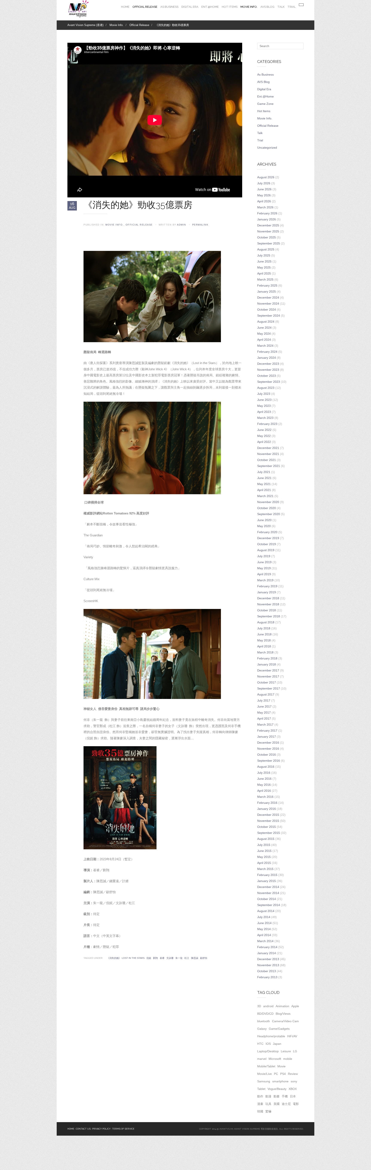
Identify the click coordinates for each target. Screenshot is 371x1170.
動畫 (277, 1096)
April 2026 (264, 201)
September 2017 (268, 688)
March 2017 (265, 724)
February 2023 (267, 424)
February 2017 (267, 730)
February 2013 (267, 977)
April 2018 (264, 646)
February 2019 (267, 586)
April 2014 (264, 935)
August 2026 (265, 177)
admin (181, 224)
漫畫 (260, 1104)
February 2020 (267, 532)
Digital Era (189, 6)
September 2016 (268, 760)
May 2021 (264, 484)
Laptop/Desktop (268, 1051)
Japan (277, 1043)
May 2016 (264, 784)
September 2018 (268, 616)
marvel (261, 1058)
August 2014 (265, 911)
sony (294, 1081)
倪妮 (148, 958)
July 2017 (263, 700)
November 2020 (268, 502)
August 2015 (265, 839)
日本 (293, 1096)
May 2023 (264, 405)
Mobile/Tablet (266, 1066)
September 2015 (268, 832)
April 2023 (264, 411)
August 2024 (265, 321)
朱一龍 (178, 958)
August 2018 (265, 622)
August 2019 (265, 550)
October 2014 (266, 899)
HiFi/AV (292, 1036)
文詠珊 (169, 958)
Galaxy (262, 1028)
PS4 (283, 1073)
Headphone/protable (271, 1036)
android (268, 1006)
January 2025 (266, 291)
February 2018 (267, 658)
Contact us (83, 1128)
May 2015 (264, 857)
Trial (291, 6)
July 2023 (263, 393)
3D (259, 1006)
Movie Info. (248, 6)
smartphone (280, 1081)
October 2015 (266, 826)
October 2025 (266, 237)
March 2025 (265, 279)
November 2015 (268, 820)
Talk (280, 6)
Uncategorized (267, 147)
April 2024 (264, 339)
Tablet (261, 1089)
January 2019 (266, 592)
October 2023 (266, 375)
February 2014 (267, 947)
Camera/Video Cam (285, 1021)
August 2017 (265, 694)
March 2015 (265, 869)
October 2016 (266, 754)
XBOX (293, 1089)
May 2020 (264, 526)
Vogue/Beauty (277, 1089)
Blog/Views (283, 1013)
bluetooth (263, 1021)
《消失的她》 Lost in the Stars (125, 958)
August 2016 (265, 766)
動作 (260, 1096)
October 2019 (266, 544)
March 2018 (265, 652)
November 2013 (268, 965)
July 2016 (263, 772)
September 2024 (268, 315)
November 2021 (268, 454)
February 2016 (267, 802)
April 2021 (264, 490)
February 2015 (267, 875)
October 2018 (266, 610)
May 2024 (264, 333)
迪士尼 (286, 1104)
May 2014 (264, 929)
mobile (287, 1058)
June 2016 (264, 778)
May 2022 (264, 436)
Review (293, 1073)
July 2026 (263, 183)
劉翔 (155, 958)
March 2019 (265, 580)
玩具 (268, 1104)
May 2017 (264, 712)
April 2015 (264, 863)
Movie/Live (264, 1073)
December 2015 (268, 814)
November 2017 (268, 676)
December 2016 (268, 742)
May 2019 (264, 568)
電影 (296, 1104)
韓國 (260, 1111)
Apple (295, 1006)
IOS (268, 1043)
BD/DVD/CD (265, 1013)
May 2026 (264, 195)
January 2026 (266, 219)
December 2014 (268, 887)
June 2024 (264, 327)
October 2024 (266, 309)
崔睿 (162, 958)
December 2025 (268, 225)
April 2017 (264, 718)
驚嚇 (268, 1111)
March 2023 (265, 417)
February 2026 (267, 213)
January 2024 (266, 357)
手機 (285, 1096)
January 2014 (266, 953)
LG (295, 1051)
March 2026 (265, 207)
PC (276, 1073)
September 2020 (268, 514)
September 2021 (268, 466)
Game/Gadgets (279, 1028)
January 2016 (266, 808)
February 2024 (267, 351)
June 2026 (264, 189)
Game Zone (265, 103)
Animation (282, 1006)
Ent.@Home (210, 6)
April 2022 (264, 442)
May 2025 (264, 267)
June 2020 (264, 520)
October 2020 (266, 508)
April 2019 (264, 574)
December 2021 (268, 448)
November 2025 (268, 231)
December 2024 (268, 297)
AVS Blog (267, 6)
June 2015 (264, 851)
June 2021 (264, 478)
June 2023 (264, 399)
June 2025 (264, 261)
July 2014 (263, 917)
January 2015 (266, 881)
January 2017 (266, 736)
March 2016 (265, 796)
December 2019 (268, 538)
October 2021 (266, 460)
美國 (277, 1104)
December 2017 (268, 670)
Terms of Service (123, 1128)
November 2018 (268, 604)
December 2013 (268, 959)
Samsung (263, 1081)
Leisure (286, 1051)
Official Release (144, 6)
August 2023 (265, 387)
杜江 (186, 958)
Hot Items (229, 6)
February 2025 (267, 285)
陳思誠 (194, 958)
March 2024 (265, 345)
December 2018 (268, 598)
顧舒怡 (203, 958)
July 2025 (263, 255)
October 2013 (266, 971)
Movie (281, 1066)
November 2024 (268, 303)
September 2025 (268, 243)
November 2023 (268, 369)
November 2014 (268, 893)
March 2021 (265, 496)
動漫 (268, 1096)
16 (72, 205)
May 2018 (264, 640)
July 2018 (263, 628)
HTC (260, 1043)
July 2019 (263, 556)
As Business (169, 6)
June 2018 (264, 634)
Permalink (200, 224)
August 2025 (265, 249)
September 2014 (268, 905)
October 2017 (266, 682)
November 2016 (268, 748)
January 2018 (266, 664)
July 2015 (263, 845)
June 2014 (264, 923)
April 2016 (264, 790)
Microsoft (275, 1058)
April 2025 (264, 273)
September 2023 (268, 381)
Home (125, 6)
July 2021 (263, 472)
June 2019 (264, 562)
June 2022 (264, 430)
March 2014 (265, 941)
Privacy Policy (101, 1128)
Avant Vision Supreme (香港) (85, 25)
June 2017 (264, 706)
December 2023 (268, 363)
